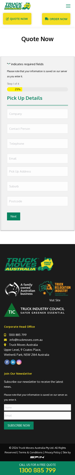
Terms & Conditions (31, 452)
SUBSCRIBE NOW (19, 425)
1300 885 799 (18, 334)
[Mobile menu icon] (68, 6)
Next (14, 216)
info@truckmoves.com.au (26, 339)
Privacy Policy (52, 452)
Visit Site (54, 300)
